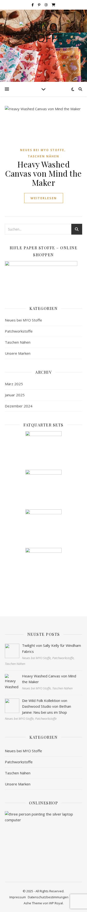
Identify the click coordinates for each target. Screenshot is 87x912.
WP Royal (56, 903)
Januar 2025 (15, 394)
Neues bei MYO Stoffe (42, 150)
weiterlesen (43, 198)
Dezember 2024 (18, 406)
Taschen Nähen (43, 156)
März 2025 (14, 383)
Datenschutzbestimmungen (48, 897)
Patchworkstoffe (19, 331)
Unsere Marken (17, 353)
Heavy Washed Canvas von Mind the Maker (43, 173)
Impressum (17, 897)
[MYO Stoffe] (43, 46)
